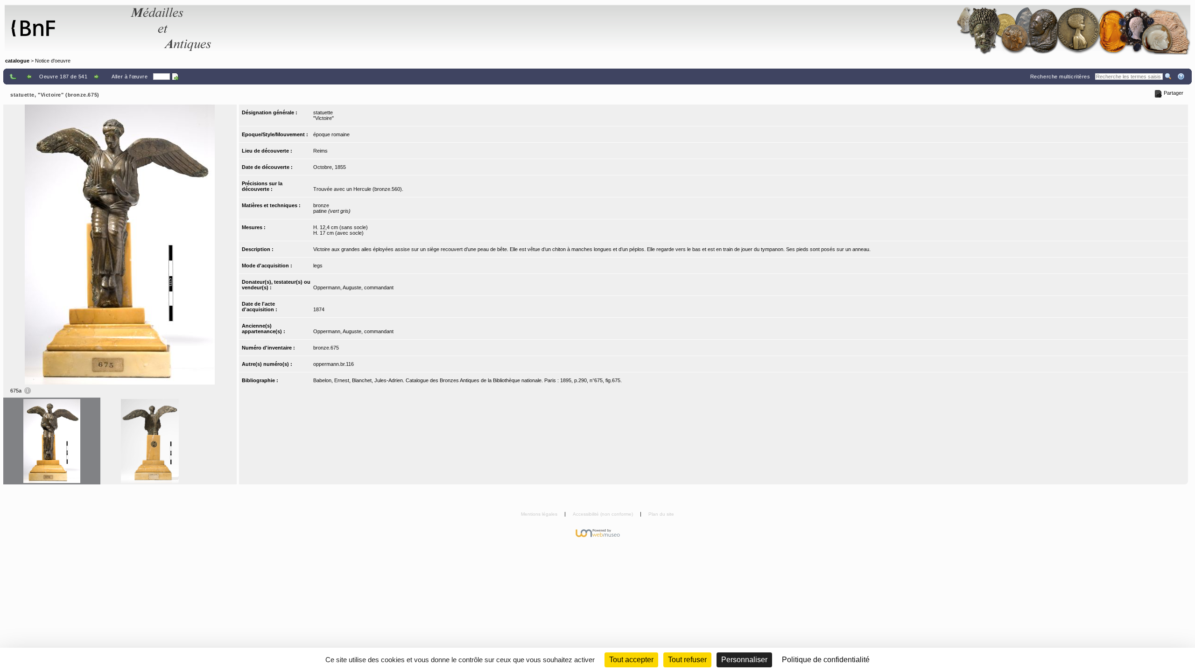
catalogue (17, 60)
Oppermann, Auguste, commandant (353, 287)
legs (318, 265)
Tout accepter (631, 660)
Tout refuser (687, 660)
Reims (320, 151)
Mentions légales (540, 514)
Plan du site (661, 514)
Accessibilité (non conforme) (603, 514)
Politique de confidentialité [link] (826, 660)
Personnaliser (744, 660)
